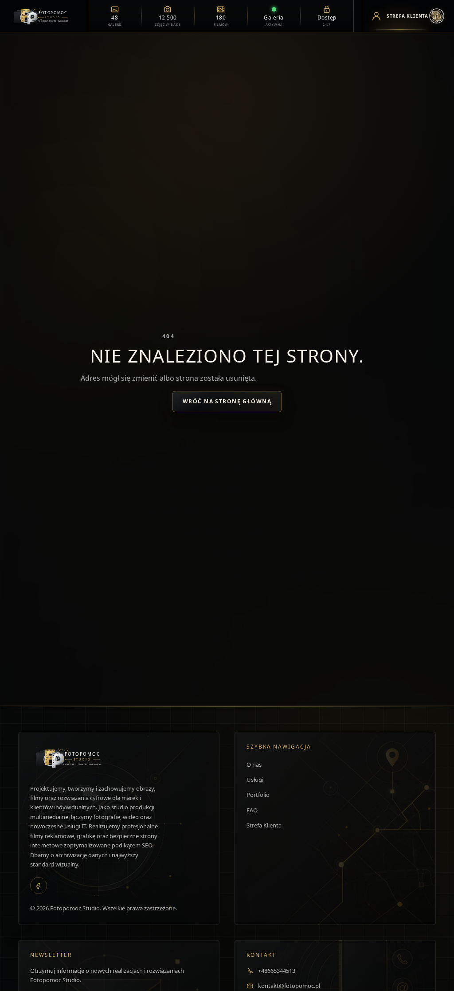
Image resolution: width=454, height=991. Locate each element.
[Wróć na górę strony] (20, 974)
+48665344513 (276, 971)
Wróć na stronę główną (227, 401)
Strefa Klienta (264, 825)
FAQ (252, 810)
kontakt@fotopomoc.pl (289, 986)
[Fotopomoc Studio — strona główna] (44, 16)
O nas (254, 765)
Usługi (255, 780)
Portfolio (258, 795)
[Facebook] (38, 885)
